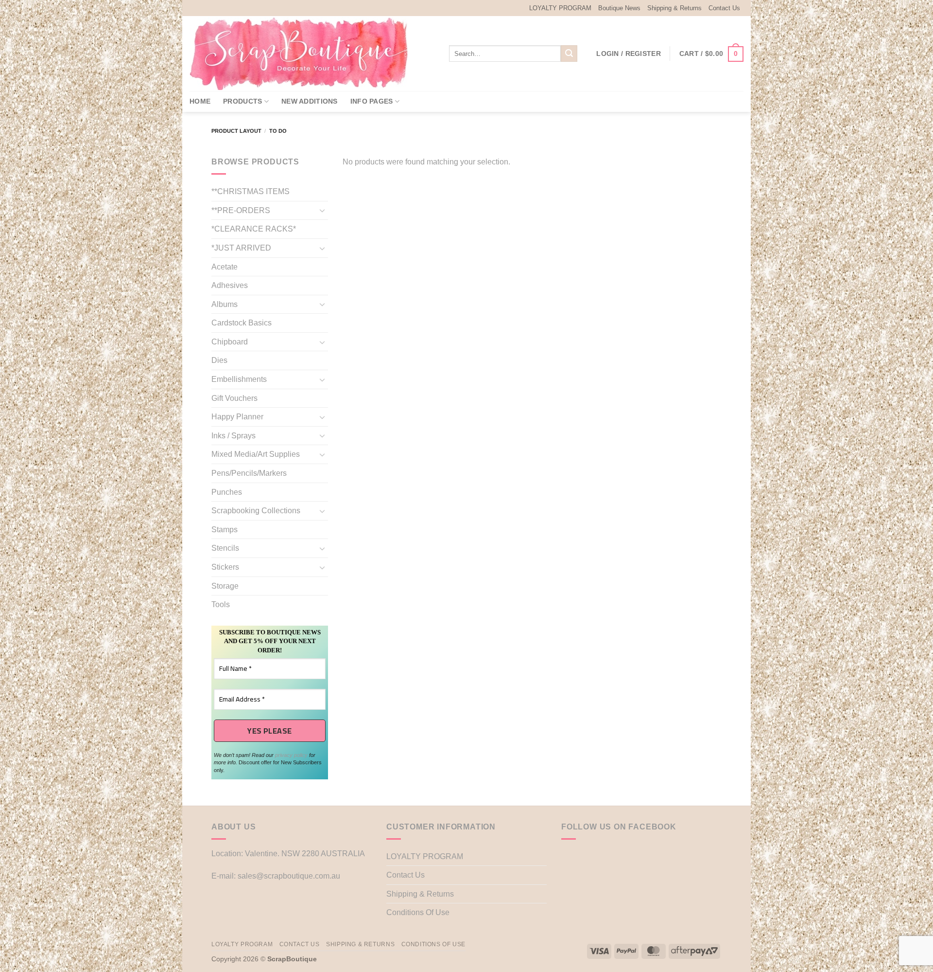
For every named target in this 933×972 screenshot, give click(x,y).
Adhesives (229, 285)
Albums (224, 304)
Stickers (225, 567)
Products (242, 101)
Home (200, 101)
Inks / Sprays (233, 436)
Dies (219, 360)
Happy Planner (237, 417)
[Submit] (569, 53)
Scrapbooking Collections (255, 510)
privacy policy (291, 755)
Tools (220, 604)
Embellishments (239, 379)
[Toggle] (322, 210)
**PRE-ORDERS (240, 210)
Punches (226, 492)
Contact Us (724, 8)
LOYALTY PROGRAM (560, 8)
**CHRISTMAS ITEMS (250, 191)
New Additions (309, 101)
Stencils (225, 548)
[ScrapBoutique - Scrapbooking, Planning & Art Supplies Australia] (306, 53)
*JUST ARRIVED (241, 248)
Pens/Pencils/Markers (249, 473)
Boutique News (619, 8)
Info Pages (371, 101)
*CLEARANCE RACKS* (253, 229)
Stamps (224, 529)
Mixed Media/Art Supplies (255, 454)
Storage (225, 586)
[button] (628, 53)
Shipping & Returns (674, 8)
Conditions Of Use (417, 912)
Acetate (224, 267)
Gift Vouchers (234, 398)
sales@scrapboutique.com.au (289, 876)
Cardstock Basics (241, 323)
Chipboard (229, 342)
